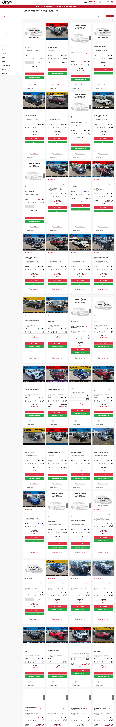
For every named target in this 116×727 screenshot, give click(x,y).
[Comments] (41, 58)
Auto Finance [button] (31, 2)
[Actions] (43, 47)
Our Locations (93, 1)
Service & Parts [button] (43, 2)
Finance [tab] (39, 62)
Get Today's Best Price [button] (34, 77)
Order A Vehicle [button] (109, 16)
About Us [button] (51, 2)
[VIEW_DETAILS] (34, 31)
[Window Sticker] (43, 58)
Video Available (28, 42)
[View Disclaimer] (34, 58)
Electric (25, 2)
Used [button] (20, 2)
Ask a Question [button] (34, 74)
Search (74, 16)
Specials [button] (37, 2)
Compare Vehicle (30, 88)
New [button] (17, 2)
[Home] (15, 2)
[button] (67, 31)
